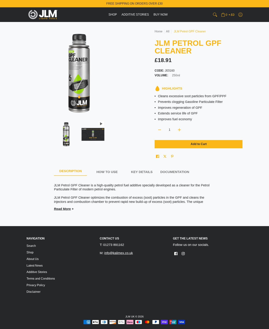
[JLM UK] (43, 14)
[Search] (215, 15)
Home (158, 31)
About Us (33, 259)
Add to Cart (199, 144)
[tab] (70, 172)
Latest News (35, 265)
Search (31, 245)
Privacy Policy (36, 285)
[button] (157, 157)
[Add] (179, 130)
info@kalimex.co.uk (118, 253)
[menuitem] (113, 15)
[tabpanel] (134, 195)
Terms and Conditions (41, 278)
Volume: (161, 75)
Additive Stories (37, 272)
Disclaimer (33, 291)
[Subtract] (160, 130)
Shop (30, 252)
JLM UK (129, 316)
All (167, 31)
